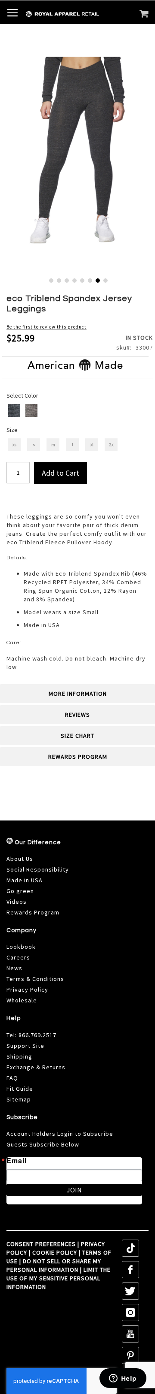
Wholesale (21, 1000)
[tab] (77, 693)
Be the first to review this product (46, 327)
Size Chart (77, 735)
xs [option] (14, 444)
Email (16, 1160)
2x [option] (111, 444)
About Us (19, 859)
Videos (16, 901)
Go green (20, 891)
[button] (50, 279)
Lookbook (21, 946)
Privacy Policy (27, 989)
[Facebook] (130, 1269)
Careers (18, 957)
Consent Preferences (41, 1244)
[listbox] (78, 411)
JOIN (74, 1190)
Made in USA (24, 880)
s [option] (34, 444)
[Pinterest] (130, 1355)
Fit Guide (19, 1088)
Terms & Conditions (35, 979)
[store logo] (44, 14)
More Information (78, 693)
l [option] (72, 444)
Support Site (25, 1046)
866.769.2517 (37, 1035)
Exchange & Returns (35, 1067)
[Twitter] (130, 1291)
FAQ (12, 1078)
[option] (14, 410)
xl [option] (91, 444)
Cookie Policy (54, 1252)
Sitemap (18, 1099)
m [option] (53, 444)
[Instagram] (130, 1312)
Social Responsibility (37, 869)
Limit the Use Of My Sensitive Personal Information (58, 1278)
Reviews (77, 714)
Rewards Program (77, 756)
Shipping (19, 1056)
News (14, 968)
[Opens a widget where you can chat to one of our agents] (122, 1379)
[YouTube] (130, 1334)
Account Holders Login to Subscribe (59, 1134)
